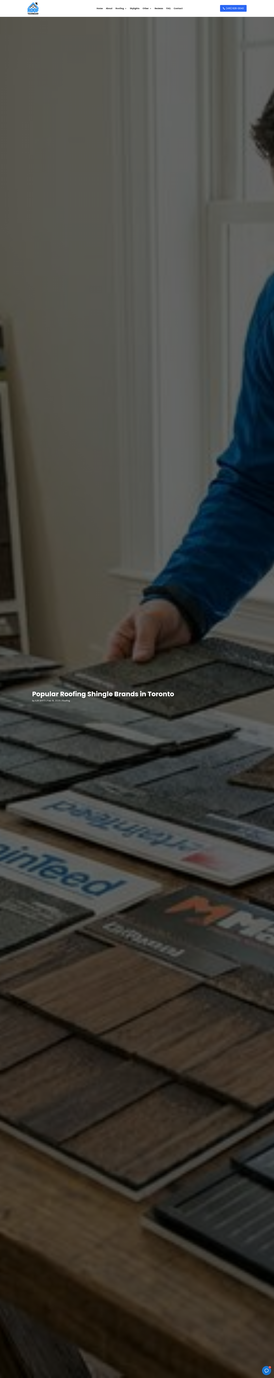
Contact (178, 8)
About (109, 8)
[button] (266, 1370)
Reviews (159, 8)
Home (100, 8)
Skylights (134, 8)
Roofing (120, 8)
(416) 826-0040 (235, 8)
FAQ (168, 8)
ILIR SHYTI (40, 700)
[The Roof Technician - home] (33, 8)
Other (146, 8)
